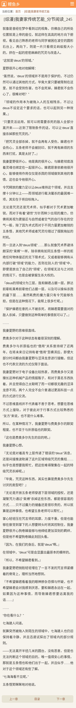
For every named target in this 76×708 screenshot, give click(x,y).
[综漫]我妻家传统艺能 (36, 11)
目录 (37, 699)
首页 (18, 11)
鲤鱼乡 (14, 4)
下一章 (61, 699)
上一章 (13, 699)
